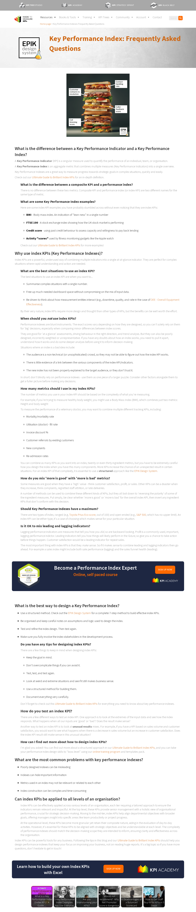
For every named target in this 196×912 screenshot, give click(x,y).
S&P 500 (141, 514)
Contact (157, 17)
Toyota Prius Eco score (82, 514)
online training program (106, 751)
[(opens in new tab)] (33, 5)
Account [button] (141, 17)
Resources (46, 17)
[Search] (180, 18)
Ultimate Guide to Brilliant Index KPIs (53, 177)
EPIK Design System (145, 471)
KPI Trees (103, 17)
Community (123, 17)
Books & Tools (67, 17)
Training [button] (87, 17)
